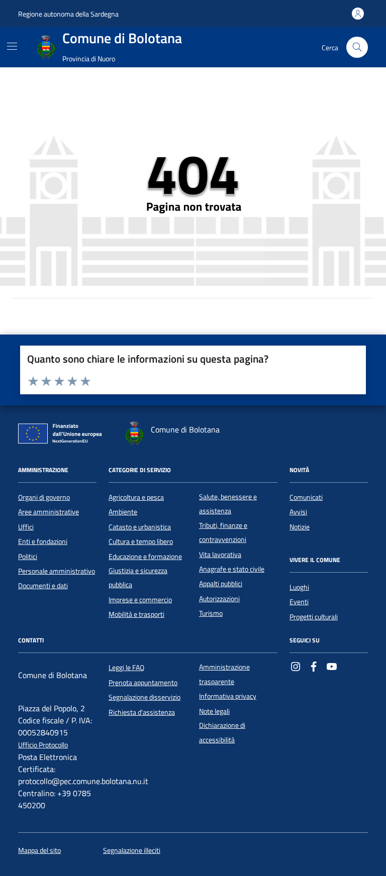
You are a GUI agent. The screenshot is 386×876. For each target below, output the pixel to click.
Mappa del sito (39, 850)
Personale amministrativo (56, 571)
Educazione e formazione (145, 556)
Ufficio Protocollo (43, 745)
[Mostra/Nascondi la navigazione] (12, 46)
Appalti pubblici (220, 583)
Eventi (299, 601)
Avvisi (298, 511)
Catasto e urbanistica (140, 526)
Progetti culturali (314, 616)
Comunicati (306, 497)
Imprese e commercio (140, 599)
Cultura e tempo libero (141, 541)
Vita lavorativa (220, 554)
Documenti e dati (43, 585)
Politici (27, 556)
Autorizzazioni (219, 598)
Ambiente (123, 511)
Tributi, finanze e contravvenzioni (223, 532)
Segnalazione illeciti (131, 850)
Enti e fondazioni (42, 541)
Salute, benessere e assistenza (228, 503)
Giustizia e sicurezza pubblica (138, 577)
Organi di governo (44, 497)
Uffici (26, 526)
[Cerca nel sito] (357, 47)
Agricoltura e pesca (136, 497)
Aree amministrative (48, 511)
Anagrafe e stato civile (231, 569)
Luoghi (299, 587)
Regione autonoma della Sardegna (68, 14)
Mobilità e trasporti (136, 614)
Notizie (300, 526)
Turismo (211, 613)
